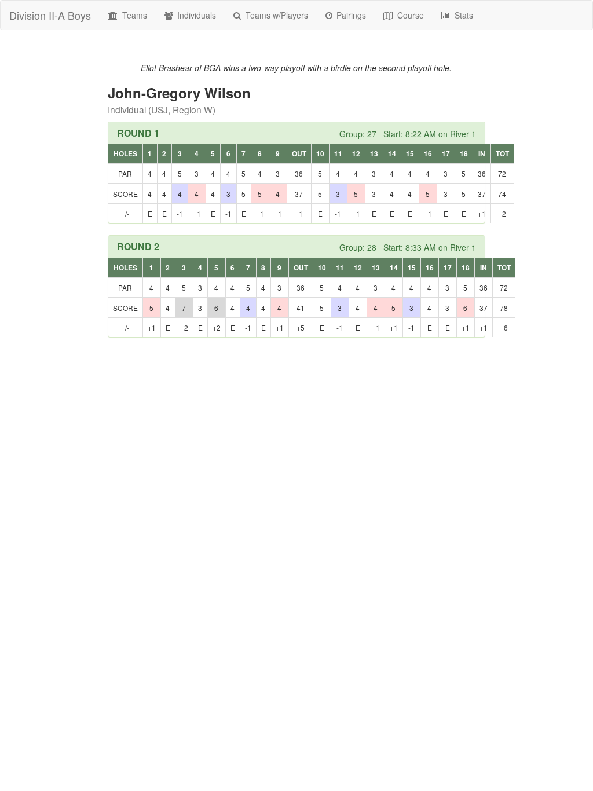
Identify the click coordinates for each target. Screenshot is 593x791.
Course (409, 15)
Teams (133, 15)
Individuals (195, 15)
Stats (462, 15)
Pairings (350, 15)
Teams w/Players (275, 15)
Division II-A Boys (50, 15)
